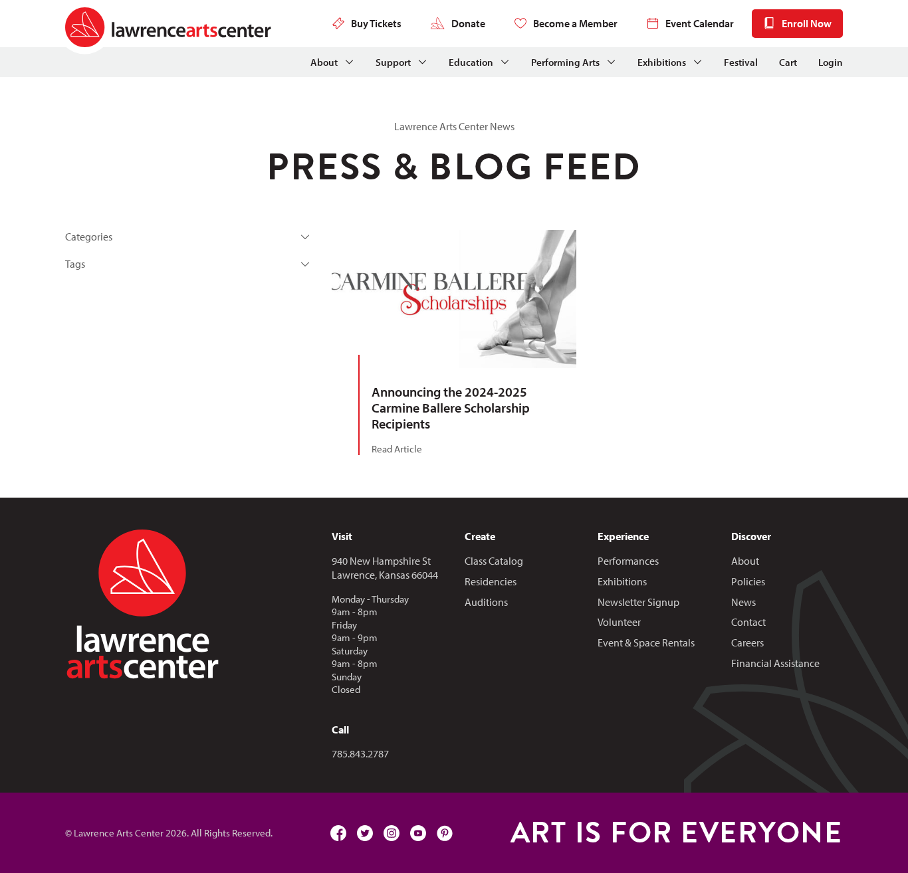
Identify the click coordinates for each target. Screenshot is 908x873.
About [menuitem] (324, 62)
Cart (788, 62)
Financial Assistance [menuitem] (775, 663)
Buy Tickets (376, 23)
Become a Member (575, 23)
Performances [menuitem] (628, 560)
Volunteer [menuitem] (619, 622)
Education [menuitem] (471, 62)
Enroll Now (807, 23)
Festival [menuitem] (741, 62)
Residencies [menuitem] (490, 581)
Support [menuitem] (393, 62)
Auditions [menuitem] (486, 602)
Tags (75, 263)
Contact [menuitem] (748, 622)
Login (830, 62)
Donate (468, 23)
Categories (88, 236)
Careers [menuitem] (747, 642)
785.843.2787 (360, 753)
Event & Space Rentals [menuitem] (646, 642)
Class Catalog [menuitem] (494, 560)
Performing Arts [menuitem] (565, 62)
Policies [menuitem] (748, 581)
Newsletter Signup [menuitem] (638, 602)
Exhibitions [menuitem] (661, 62)
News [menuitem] (743, 602)
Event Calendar (699, 23)
